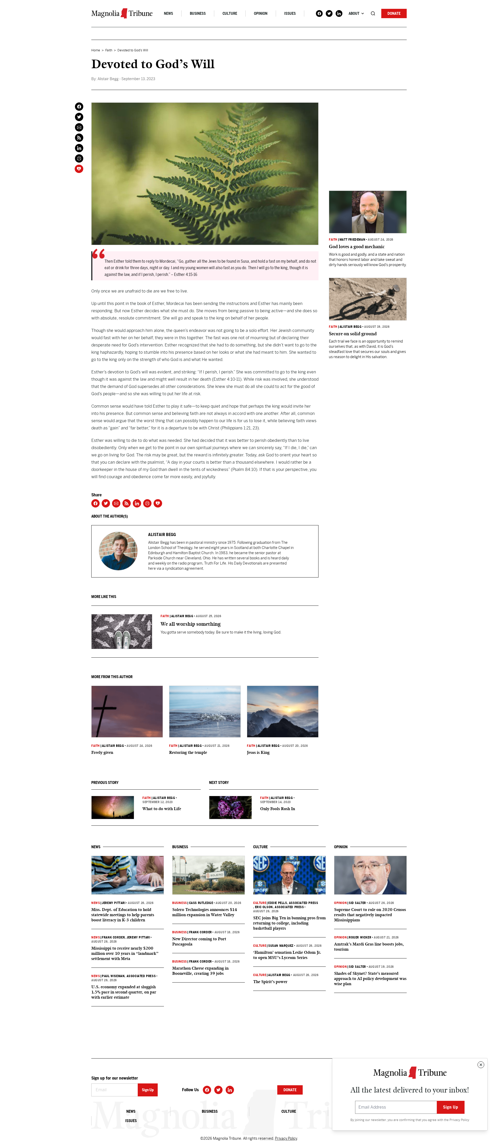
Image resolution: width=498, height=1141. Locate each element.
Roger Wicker (360, 937)
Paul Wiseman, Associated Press (129, 976)
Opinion (260, 13)
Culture (230, 13)
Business (198, 13)
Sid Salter (357, 903)
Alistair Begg (182, 616)
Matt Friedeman (352, 239)
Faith (108, 50)
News (168, 13)
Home (95, 50)
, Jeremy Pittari (137, 937)
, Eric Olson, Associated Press (278, 907)
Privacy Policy (459, 1120)
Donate (394, 13)
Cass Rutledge (201, 903)
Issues (290, 13)
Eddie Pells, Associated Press (293, 903)
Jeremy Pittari (113, 903)
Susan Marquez (281, 946)
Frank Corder (113, 937)
